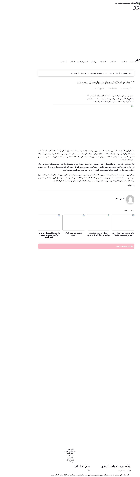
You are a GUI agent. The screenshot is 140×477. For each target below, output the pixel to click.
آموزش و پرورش (25, 151)
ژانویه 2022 (27, 120)
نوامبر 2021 (27, 124)
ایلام (29, 195)
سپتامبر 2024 (27, 83)
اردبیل (29, 173)
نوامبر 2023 (27, 95)
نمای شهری (27, 422)
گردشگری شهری (25, 377)
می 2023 (28, 102)
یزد (30, 437)
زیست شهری (27, 288)
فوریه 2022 (27, 118)
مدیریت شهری (124, 88)
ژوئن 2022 (27, 110)
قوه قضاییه (27, 351)
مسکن (29, 411)
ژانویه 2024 (27, 91)
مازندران (28, 396)
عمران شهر (27, 329)
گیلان (29, 389)
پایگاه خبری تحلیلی (136, 6)
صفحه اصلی (127, 73)
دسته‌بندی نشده (26, 273)
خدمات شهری (26, 255)
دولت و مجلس (26, 281)
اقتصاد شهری (27, 184)
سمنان (29, 299)
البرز (29, 192)
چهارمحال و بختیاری (25, 240)
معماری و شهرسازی (24, 415)
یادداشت (28, 433)
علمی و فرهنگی (82, 61)
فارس (29, 333)
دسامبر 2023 (27, 93)
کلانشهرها (28, 370)
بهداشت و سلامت (25, 203)
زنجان (29, 285)
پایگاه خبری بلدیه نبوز (119, 151)
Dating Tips (27, 140)
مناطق (29, 418)
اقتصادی (103, 61)
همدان (29, 429)
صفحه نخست (134, 61)
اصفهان (28, 181)
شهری (29, 318)
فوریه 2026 (27, 79)
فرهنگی (28, 337)
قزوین (29, 344)
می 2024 (28, 85)
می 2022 (28, 112)
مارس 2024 (27, 89)
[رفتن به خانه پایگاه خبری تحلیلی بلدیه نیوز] (70, 30)
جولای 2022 (27, 108)
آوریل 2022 (27, 114)
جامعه (29, 236)
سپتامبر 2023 (27, 99)
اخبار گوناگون (27, 162)
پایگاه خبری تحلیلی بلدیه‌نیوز (116, 466)
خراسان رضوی (26, 262)
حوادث (29, 247)
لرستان (29, 392)
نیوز (138, 59)
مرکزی (29, 407)
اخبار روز (28, 158)
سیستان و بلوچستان (24, 307)
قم (30, 348)
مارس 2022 (27, 116)
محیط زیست (27, 400)
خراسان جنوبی (26, 259)
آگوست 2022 (27, 106)
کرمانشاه (28, 366)
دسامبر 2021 (27, 122)
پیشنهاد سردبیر (26, 225)
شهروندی (28, 314)
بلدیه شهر (64, 61)
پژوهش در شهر (26, 221)
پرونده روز (27, 218)
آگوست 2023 (27, 100)
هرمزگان (28, 426)
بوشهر (29, 207)
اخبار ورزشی (27, 166)
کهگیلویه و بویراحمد (25, 374)
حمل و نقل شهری (25, 244)
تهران (110, 73)
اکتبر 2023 (28, 97)
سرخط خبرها (27, 296)
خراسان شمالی (26, 266)
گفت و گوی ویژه (25, 381)
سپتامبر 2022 (27, 104)
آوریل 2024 (27, 87)
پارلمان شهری (26, 214)
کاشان (29, 355)
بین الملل (94, 61)
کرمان (29, 363)
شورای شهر (27, 322)
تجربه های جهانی (25, 229)
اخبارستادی (27, 169)
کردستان (28, 359)
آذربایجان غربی (26, 147)
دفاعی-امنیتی (27, 277)
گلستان (29, 385)
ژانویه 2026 (27, 81)
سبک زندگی (27, 292)
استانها (72, 61)
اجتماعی (113, 61)
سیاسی (124, 61)
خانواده (29, 251)
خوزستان (28, 270)
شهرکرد (28, 311)
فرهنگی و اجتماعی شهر (23, 340)
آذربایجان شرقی (26, 143)
